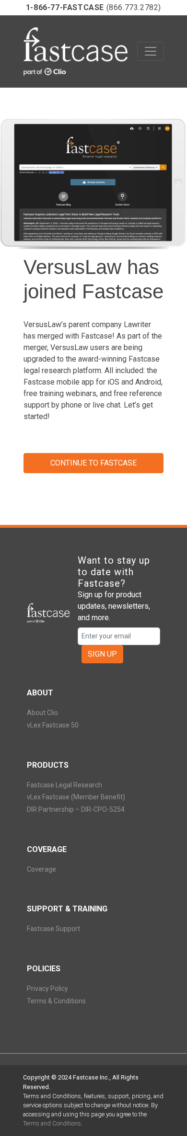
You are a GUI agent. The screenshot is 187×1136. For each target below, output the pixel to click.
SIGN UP (102, 654)
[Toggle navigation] (150, 51)
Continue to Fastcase (93, 462)
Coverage (41, 869)
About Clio (42, 712)
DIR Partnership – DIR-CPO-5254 (76, 809)
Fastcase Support (53, 928)
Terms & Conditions (56, 1001)
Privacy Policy (47, 988)
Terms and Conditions (52, 1123)
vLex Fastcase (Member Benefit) (76, 797)
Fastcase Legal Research (64, 785)
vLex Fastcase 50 (53, 725)
